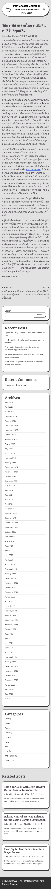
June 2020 (9, 694)
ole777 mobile (33, 169)
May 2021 (9, 643)
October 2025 (10, 435)
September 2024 (11, 481)
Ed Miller (34, 36)
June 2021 (9, 638)
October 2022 (10, 588)
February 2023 (11, 569)
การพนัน (8, 751)
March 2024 (10, 509)
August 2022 (10, 597)
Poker (7, 742)
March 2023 (10, 564)
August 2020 (10, 685)
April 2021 (9, 648)
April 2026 (9, 407)
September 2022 (11, 592)
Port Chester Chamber (26, 5)
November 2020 (11, 671)
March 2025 (10, 453)
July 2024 (9, 490)
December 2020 (11, 666)
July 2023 (9, 546)
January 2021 (10, 662)
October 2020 (10, 675)
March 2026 (10, 412)
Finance (8, 728)
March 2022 (10, 606)
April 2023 (9, 560)
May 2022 (9, 601)
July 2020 (9, 689)
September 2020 (11, 680)
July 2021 (9, 634)
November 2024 (11, 472)
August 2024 (10, 486)
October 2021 (10, 629)
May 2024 (9, 499)
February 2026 (11, 416)
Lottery (8, 737)
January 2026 (10, 421)
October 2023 (10, 532)
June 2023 (9, 550)
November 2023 (11, 527)
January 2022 (10, 615)
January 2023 (10, 574)
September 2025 (11, 439)
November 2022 (11, 583)
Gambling (8, 733)
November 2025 (11, 430)
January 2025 (10, 462)
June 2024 (9, 495)
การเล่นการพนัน (11, 756)
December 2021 (11, 620)
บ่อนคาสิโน (9, 760)
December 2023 (11, 523)
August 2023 (10, 541)
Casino (14, 276)
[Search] (44, 9)
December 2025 (11, 425)
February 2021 (11, 657)
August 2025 (10, 444)
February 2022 (11, 611)
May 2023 (9, 555)
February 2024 (11, 513)
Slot (6, 746)
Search (8, 310)
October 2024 (10, 476)
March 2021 (10, 652)
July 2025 (9, 449)
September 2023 (11, 537)
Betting (8, 719)
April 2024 (9, 504)
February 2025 (11, 458)
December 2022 (11, 578)
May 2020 (9, 699)
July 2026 (9, 402)
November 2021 (11, 625)
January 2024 (10, 518)
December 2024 (11, 467)
